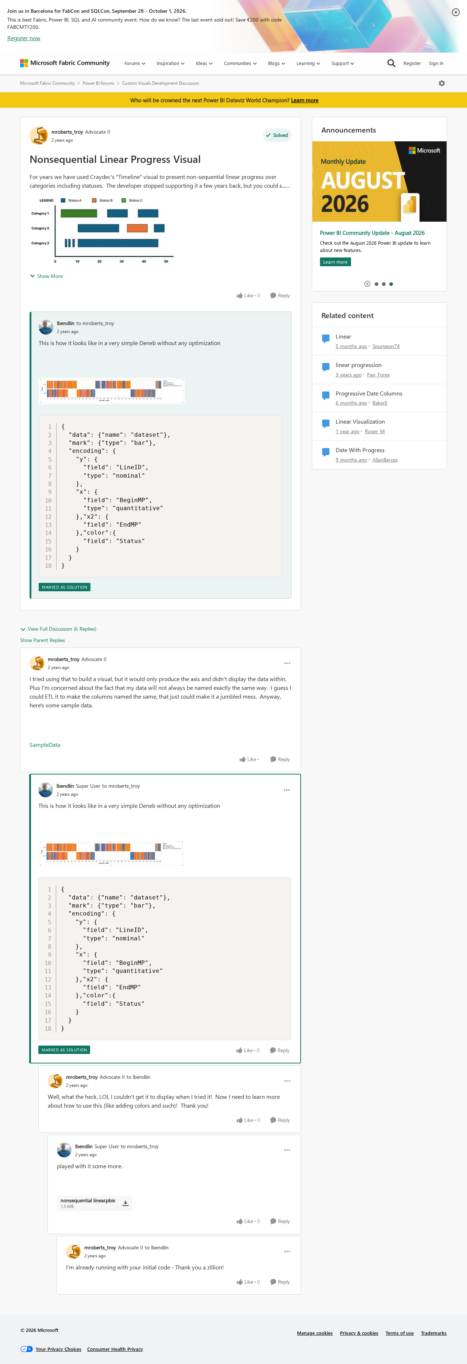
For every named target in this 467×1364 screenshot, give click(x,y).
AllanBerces (385, 459)
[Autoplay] (367, 283)
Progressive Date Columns (369, 393)
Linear (343, 336)
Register (412, 63)
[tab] (376, 283)
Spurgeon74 (386, 346)
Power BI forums (98, 83)
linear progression (359, 364)
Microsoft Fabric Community (47, 83)
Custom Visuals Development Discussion (160, 83)
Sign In (436, 63)
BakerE (380, 402)
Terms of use (400, 1333)
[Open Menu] (442, 83)
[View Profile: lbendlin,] (46, 327)
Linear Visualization (360, 421)
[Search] (391, 63)
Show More (50, 275)
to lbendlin (138, 1076)
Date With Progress (360, 450)
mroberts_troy (67, 131)
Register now (23, 38)
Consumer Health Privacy (115, 1349)
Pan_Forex (378, 374)
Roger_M (375, 431)
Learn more (305, 100)
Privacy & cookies (359, 1333)
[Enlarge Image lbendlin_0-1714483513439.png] (112, 391)
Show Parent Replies (42, 640)
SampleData (45, 744)
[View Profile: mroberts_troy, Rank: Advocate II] (39, 135)
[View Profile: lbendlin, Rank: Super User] (45, 790)
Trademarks (434, 1333)
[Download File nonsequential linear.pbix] (125, 1203)
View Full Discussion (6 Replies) (62, 628)
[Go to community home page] (65, 63)
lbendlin (65, 323)
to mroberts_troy (95, 323)
